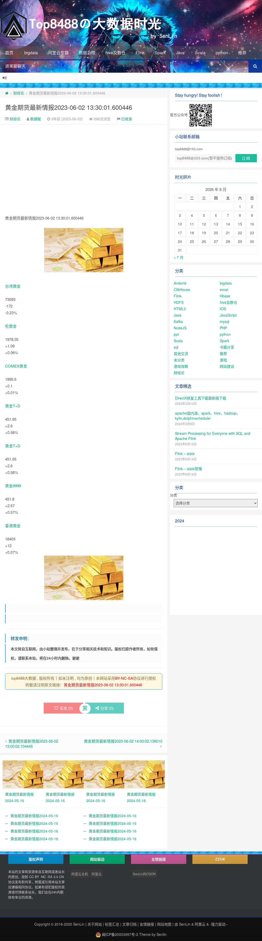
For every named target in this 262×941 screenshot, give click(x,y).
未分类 (179, 359)
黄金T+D (12, 405)
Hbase (225, 295)
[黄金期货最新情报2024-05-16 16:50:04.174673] (63, 773)
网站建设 (227, 366)
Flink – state (185, 453)
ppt (176, 334)
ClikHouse (182, 289)
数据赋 (35, 118)
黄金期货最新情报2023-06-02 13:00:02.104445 (31, 743)
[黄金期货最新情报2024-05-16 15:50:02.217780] (104, 773)
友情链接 (147, 924)
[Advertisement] (83, 163)
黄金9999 (13, 485)
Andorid (180, 283)
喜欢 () (66, 708)
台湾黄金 (12, 286)
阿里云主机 (79, 873)
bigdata (31, 53)
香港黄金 (12, 525)
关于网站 (95, 924)
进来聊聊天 (15, 66)
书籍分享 (227, 347)
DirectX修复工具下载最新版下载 (200, 398)
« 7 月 (178, 257)
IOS (223, 308)
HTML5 (180, 308)
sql (176, 347)
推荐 (242, 53)
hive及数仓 (115, 53)
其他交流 (181, 353)
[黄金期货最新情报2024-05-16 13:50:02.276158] (144, 773)
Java (180, 53)
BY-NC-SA (124, 678)
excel (224, 289)
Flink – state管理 (188, 468)
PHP (223, 327)
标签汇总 (112, 924)
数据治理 (87, 53)
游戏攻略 (181, 366)
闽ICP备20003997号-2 (119, 934)
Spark (160, 53)
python (222, 53)
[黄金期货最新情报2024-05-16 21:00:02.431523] (23, 773)
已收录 (126, 118)
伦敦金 (11, 326)
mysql (224, 321)
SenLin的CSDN (144, 873)
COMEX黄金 (16, 366)
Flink (140, 53)
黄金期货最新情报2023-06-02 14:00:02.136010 (123, 741)
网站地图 (164, 924)
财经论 (18, 92)
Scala (200, 53)
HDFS (178, 302)
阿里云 (97, 873)
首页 (9, 53)
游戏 (223, 359)
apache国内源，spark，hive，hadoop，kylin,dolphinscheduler (207, 415)
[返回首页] (6, 92)
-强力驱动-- (219, 924)
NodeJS (180, 327)
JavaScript (228, 315)
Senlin (162, 934)
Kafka (178, 321)
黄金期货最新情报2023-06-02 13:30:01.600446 (68, 107)
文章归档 (129, 924)
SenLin (78, 924)
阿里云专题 (58, 53)
